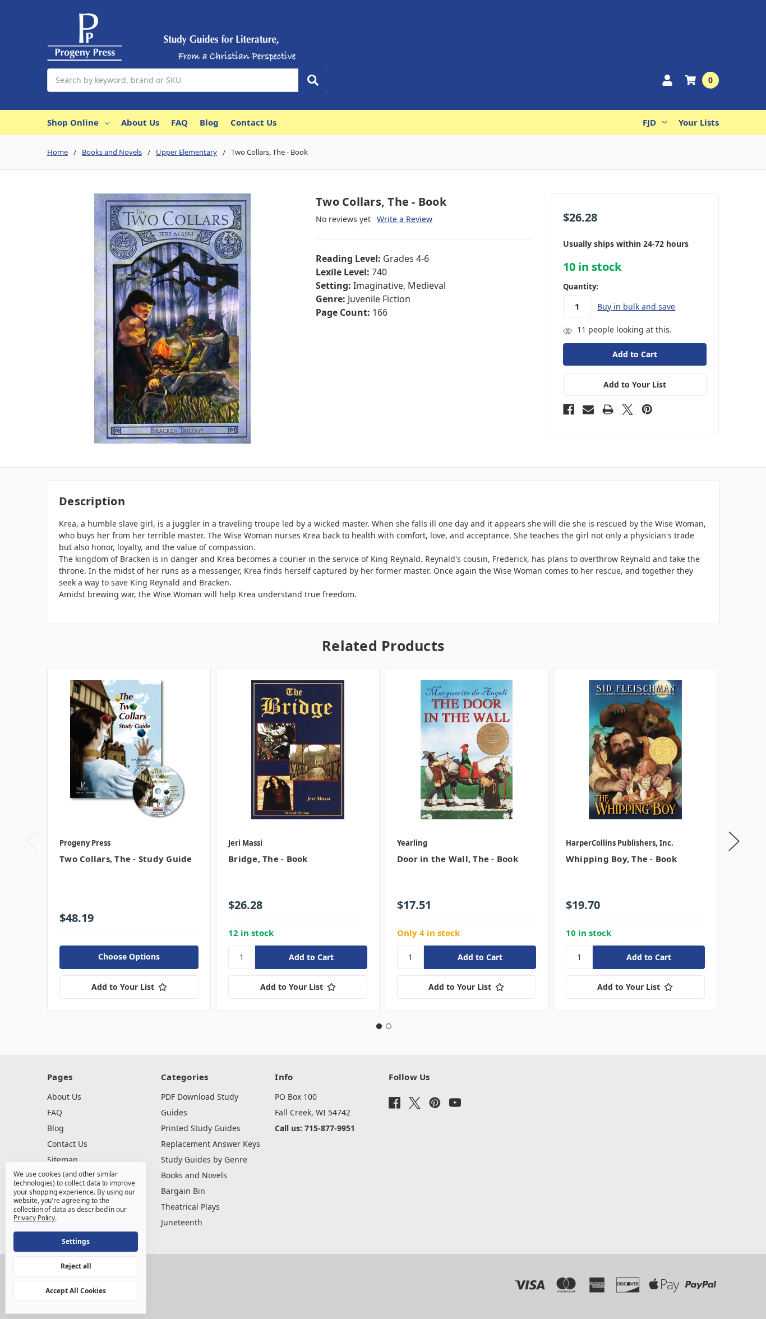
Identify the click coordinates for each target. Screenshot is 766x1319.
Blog (209, 122)
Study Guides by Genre (204, 1159)
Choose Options (129, 956)
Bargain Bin (183, 1191)
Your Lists (699, 122)
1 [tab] (379, 1026)
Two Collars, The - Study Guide (125, 858)
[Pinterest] (647, 409)
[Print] (607, 409)
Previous (32, 841)
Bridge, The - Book (268, 858)
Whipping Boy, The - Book (621, 858)
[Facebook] (568, 409)
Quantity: (580, 287)
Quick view (129, 749)
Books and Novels (194, 1175)
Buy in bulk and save (636, 306)
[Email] (588, 409)
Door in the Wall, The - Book (457, 858)
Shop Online (73, 122)
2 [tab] (388, 1026)
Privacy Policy (34, 1218)
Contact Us (253, 122)
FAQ (179, 122)
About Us (140, 122)
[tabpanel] (128, 839)
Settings (76, 1241)
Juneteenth (181, 1222)
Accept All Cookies (75, 1290)
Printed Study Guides (201, 1128)
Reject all (76, 1266)
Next (734, 841)
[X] (627, 409)
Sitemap (62, 1159)
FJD (649, 122)
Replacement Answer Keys (210, 1143)
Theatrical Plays (190, 1206)
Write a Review (404, 219)
